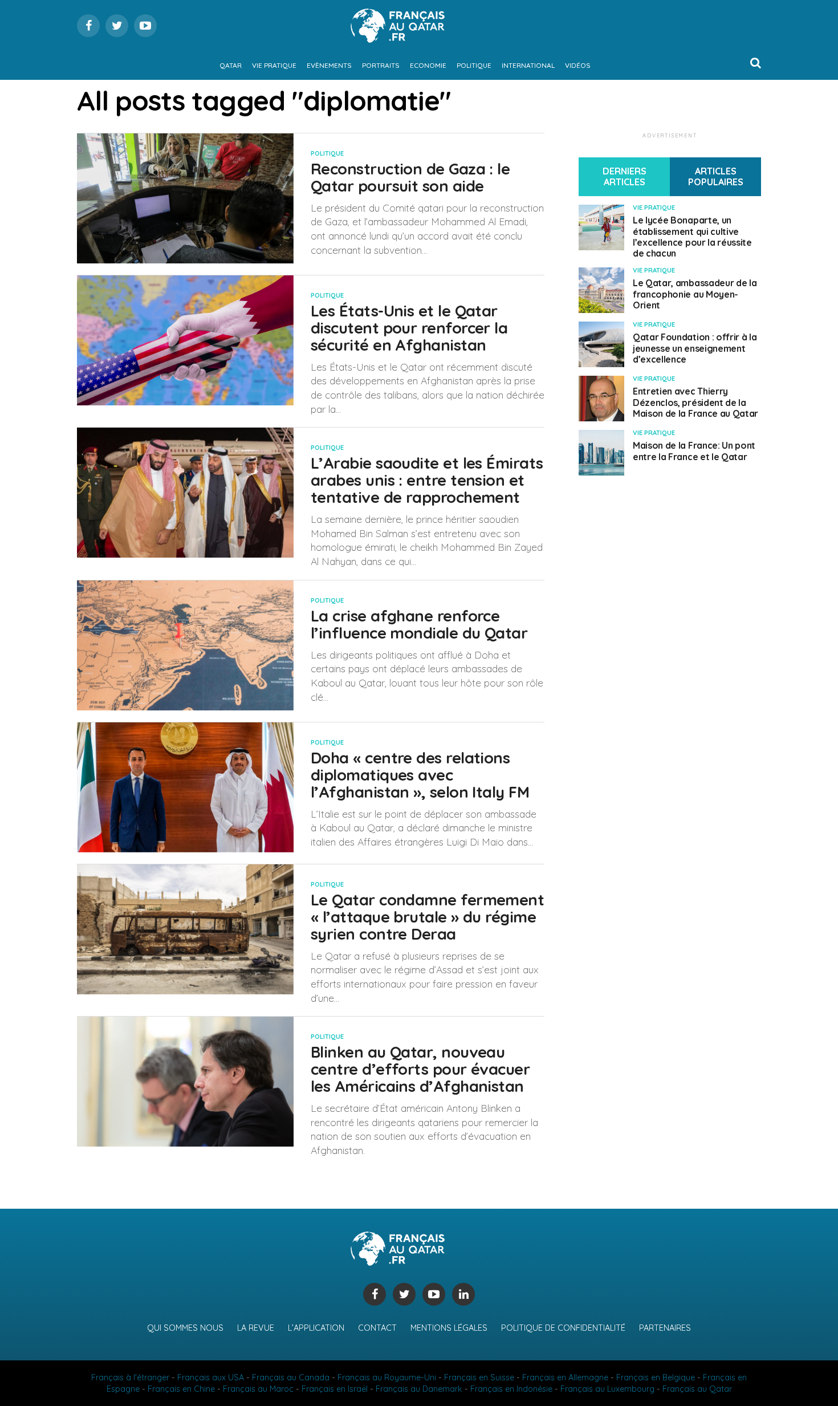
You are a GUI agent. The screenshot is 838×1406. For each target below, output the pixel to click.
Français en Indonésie (511, 1389)
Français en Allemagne (565, 1377)
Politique (474, 65)
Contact (377, 1328)
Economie (428, 65)
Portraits (381, 65)
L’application (316, 1328)
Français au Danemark (419, 1389)
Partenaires (665, 1328)
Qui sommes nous (185, 1328)
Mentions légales (448, 1328)
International (528, 65)
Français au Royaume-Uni (386, 1377)
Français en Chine (181, 1389)
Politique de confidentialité (563, 1328)
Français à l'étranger (130, 1377)
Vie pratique (274, 65)
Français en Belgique (655, 1377)
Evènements (329, 65)
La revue (255, 1328)
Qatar (230, 65)
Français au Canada (290, 1377)
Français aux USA (210, 1377)
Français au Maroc (258, 1389)
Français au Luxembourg (607, 1389)
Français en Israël (335, 1389)
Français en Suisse (479, 1377)
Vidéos (578, 65)
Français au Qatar (697, 1389)
